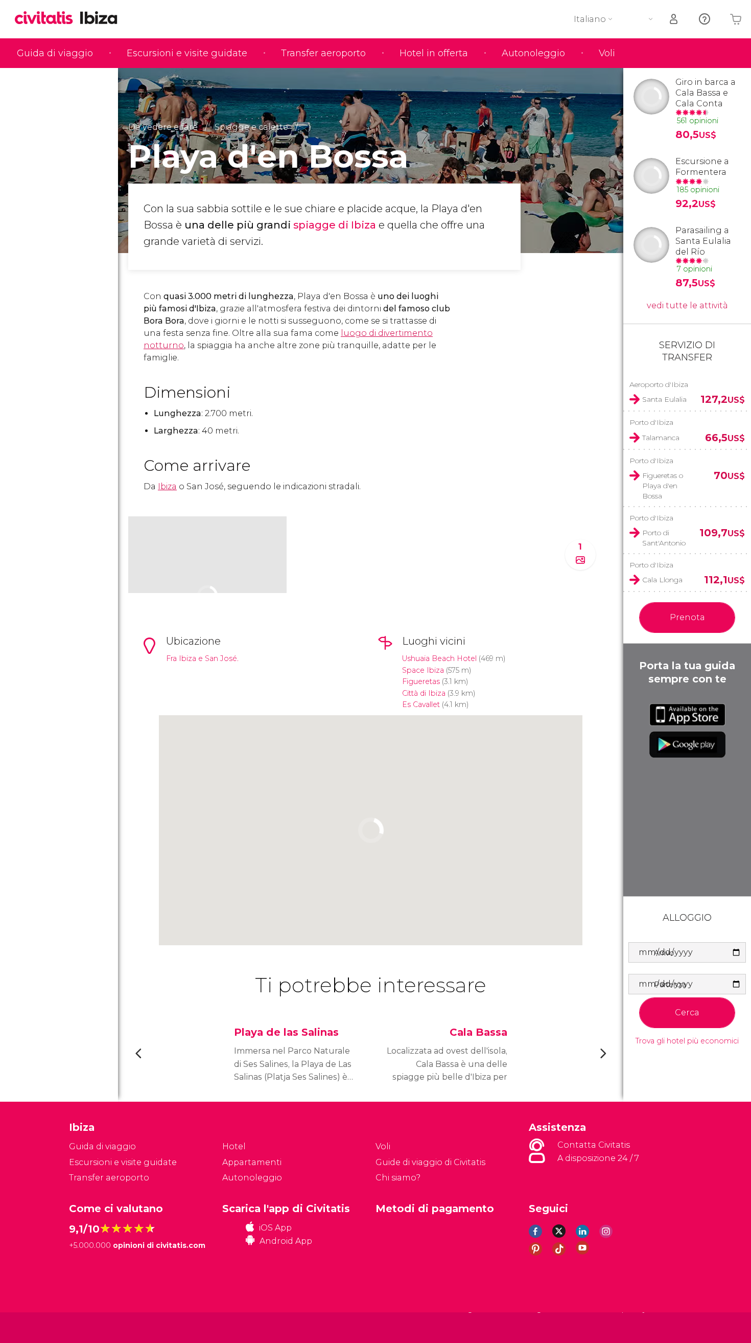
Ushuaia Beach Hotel (439, 658)
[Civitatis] (95, 1327)
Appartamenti (251, 1162)
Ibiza (167, 486)
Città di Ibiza (423, 693)
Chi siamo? (397, 1177)
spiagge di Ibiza (334, 225)
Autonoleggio (533, 53)
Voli (607, 53)
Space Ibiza (423, 670)
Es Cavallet (421, 704)
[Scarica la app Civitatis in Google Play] (687, 744)
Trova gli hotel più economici (687, 1041)
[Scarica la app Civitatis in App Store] (687, 714)
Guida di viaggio (55, 53)
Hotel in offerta (434, 53)
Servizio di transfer (687, 350)
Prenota (687, 617)
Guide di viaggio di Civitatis (430, 1162)
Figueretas (421, 681)
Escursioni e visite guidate (187, 53)
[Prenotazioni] (674, 19)
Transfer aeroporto (323, 53)
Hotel (234, 1146)
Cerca (687, 1012)
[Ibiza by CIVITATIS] (47, 18)
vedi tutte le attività (687, 305)
